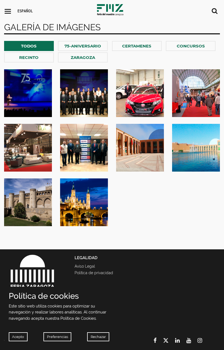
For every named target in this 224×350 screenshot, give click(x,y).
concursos (191, 46)
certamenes (136, 46)
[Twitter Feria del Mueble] (169, 340)
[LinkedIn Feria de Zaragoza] (180, 340)
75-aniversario (82, 46)
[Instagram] (203, 340)
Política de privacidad (94, 273)
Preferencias (57, 337)
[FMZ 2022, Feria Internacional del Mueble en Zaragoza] (112, 9)
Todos (29, 46)
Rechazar (98, 337)
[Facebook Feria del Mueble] (158, 340)
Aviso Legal (85, 266)
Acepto (18, 337)
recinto (29, 57)
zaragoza (83, 57)
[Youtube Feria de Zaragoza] (192, 340)
